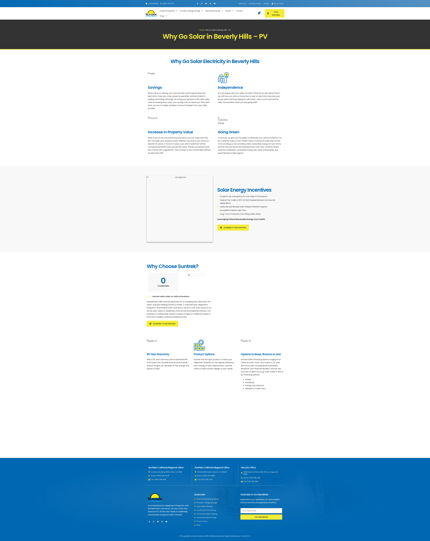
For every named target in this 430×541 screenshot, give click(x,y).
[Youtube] (214, 3)
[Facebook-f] (197, 3)
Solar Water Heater (212, 11)
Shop (162, 16)
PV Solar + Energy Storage (190, 11)
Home (202, 30)
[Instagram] (201, 3)
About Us (242, 3)
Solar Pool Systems (167, 11)
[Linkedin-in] (210, 3)
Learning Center (254, 3)
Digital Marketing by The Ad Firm (237, 536)
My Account (278, 3)
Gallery (266, 3)
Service (228, 11)
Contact (239, 11)
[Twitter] (206, 3)
